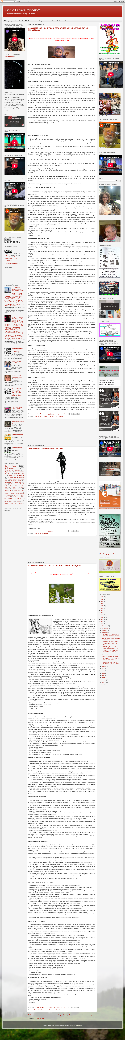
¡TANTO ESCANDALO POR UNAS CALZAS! (45, 449)
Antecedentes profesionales (41, 21)
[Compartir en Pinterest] (79, 414)
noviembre (105, 628)
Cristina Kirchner (12, 479)
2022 (102, 603)
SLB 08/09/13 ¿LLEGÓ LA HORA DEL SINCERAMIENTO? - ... (110, 659)
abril (103, 675)
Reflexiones (45, 533)
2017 (102, 615)
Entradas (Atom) (40, 1018)
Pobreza (13, 484)
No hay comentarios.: (61, 414)
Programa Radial (46, 416)
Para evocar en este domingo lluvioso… (16, 448)
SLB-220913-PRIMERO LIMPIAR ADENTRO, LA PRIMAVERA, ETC (54, 566)
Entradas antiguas (88, 1015)
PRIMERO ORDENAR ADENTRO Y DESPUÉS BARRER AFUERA (111, 647)
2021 (102, 606)
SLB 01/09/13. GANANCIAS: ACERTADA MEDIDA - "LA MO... (111, 663)
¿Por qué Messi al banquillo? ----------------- (17, 363)
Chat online (67, 21)
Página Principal (64, 1015)
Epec (6, 484)
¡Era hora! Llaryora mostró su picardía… (17, 408)
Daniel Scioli (17, 488)
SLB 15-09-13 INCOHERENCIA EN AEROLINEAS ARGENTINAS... (111, 651)
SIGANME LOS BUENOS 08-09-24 (111, 149)
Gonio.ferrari (101, 149)
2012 (102, 685)
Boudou (9, 492)
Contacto (59, 21)
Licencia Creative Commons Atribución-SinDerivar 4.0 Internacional (12, 258)
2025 (102, 597)
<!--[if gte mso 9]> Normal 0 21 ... (111, 654)
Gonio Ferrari (19, 21)
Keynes (11, 503)
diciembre (105, 626)
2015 (102, 619)
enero (104, 682)
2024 (102, 599)
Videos (53, 21)
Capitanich (7, 496)
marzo (104, 677)
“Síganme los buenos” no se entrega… (17, 435)
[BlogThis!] (74, 414)
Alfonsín (19, 498)
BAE (22, 495)
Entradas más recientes (37, 1015)
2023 (102, 601)
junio (103, 671)
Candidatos (8, 482)
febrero (104, 680)
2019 (102, 610)
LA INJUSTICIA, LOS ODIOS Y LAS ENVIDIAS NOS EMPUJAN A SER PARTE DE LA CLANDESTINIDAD (17, 392)
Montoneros (17, 496)
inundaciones (8, 501)
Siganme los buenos (57, 416)
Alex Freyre (16, 495)
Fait (12, 496)
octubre (104, 630)
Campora (16, 490)
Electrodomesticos (9, 500)
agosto (104, 666)
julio (103, 668)
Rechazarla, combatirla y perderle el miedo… (17, 422)
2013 (102, 624)
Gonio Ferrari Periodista (22, 10)
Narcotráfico (8, 490)
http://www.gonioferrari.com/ (12, 263)
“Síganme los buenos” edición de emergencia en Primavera (17, 350)
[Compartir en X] (75, 414)
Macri (10, 475)
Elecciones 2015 (16, 480)
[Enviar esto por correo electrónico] (72, 414)
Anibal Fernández (20, 493)
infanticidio (7, 504)
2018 (102, 612)
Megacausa (8, 472)
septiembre (105, 632)
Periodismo (14, 487)
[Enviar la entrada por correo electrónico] (69, 414)
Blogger (79, 1025)
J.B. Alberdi (28, 21)
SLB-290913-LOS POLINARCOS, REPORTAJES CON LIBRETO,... (111, 635)
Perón (23, 490)
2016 (102, 617)
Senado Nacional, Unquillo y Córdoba (16, 376)
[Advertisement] (61, 431)
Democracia (18, 482)
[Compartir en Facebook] (77, 414)
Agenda (18, 501)
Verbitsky (21, 503)
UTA (16, 485)
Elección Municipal (9, 493)
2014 (102, 621)
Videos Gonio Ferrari (18, 492)
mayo (103, 673)
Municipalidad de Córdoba (16, 477)
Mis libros (8, 495)
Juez (14, 501)
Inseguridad (20, 475)
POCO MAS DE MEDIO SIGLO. (110, 656)
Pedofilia (20, 500)
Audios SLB (37, 1009)
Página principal (8, 21)
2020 (102, 608)
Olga (16, 503)
